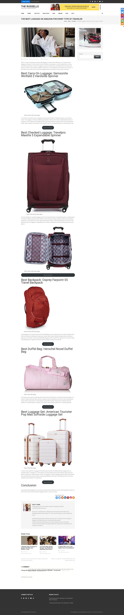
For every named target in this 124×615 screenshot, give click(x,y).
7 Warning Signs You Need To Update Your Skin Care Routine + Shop (29, 548)
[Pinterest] (95, 1)
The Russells (30, 6)
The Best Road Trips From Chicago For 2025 (61, 603)
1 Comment (45, 59)
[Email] (122, 21)
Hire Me (60, 13)
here (38, 115)
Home (22, 13)
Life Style (37, 13)
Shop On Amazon (48, 127)
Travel (29, 13)
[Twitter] (92, 1)
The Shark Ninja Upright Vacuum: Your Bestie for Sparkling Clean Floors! (46, 548)
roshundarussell (35, 59)
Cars (53, 13)
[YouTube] (100, 1)
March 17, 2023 (65, 570)
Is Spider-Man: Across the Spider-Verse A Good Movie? (66, 547)
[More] (73, 497)
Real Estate (46, 13)
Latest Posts (25, 1)
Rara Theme (88, 612)
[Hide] (123, 26)
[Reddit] (62, 497)
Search (81, 54)
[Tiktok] (102, 1)
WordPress (100, 612)
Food (66, 13)
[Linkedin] (65, 497)
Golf (72, 13)
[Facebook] (90, 1)
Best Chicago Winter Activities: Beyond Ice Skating (42, 1)
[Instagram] (97, 1)
